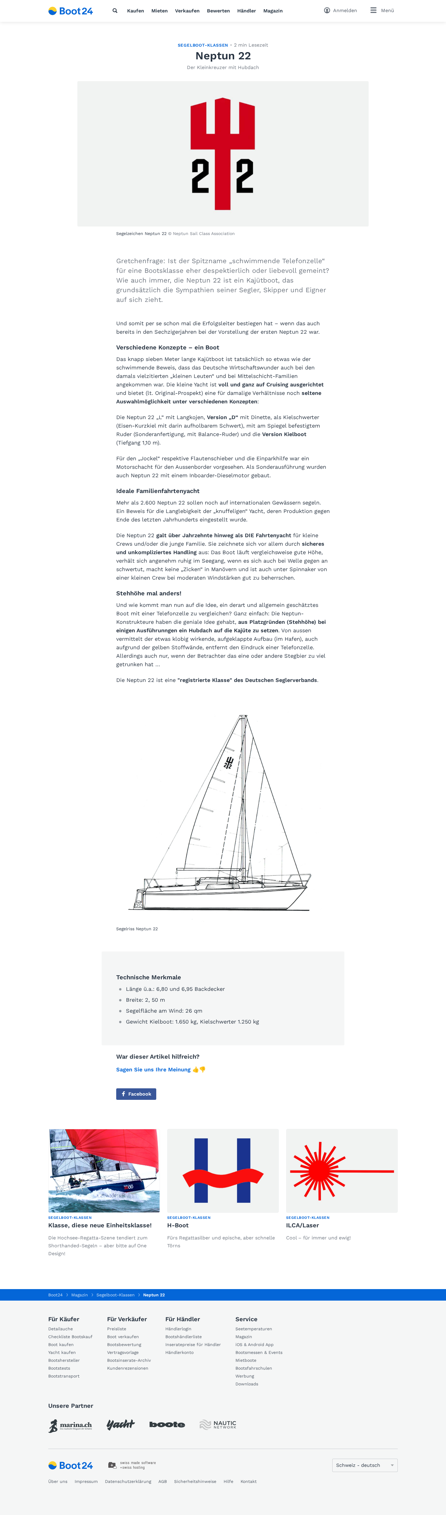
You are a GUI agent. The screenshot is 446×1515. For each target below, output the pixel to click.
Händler (246, 11)
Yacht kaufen (62, 1352)
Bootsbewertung (124, 1344)
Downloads (246, 1383)
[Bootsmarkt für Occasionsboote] (70, 11)
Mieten (159, 11)
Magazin (273, 11)
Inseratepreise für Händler (193, 1344)
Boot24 (55, 1294)
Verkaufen (187, 11)
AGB (162, 1481)
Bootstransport (63, 1376)
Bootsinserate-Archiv (129, 1360)
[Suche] (116, 11)
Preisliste (116, 1328)
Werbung (244, 1376)
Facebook (139, 1094)
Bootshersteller (64, 1360)
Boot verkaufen (123, 1336)
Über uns (57, 1481)
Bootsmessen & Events (258, 1352)
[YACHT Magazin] (120, 1425)
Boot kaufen (61, 1344)
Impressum (86, 1481)
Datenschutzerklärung (128, 1481)
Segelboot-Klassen (203, 45)
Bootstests (59, 1368)
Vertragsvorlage (123, 1352)
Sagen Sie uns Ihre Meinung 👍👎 (161, 1069)
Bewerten (218, 11)
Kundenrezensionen (127, 1368)
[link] (70, 1426)
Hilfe (228, 1481)
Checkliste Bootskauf (70, 1336)
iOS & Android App (254, 1344)
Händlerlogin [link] (178, 1328)
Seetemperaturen (253, 1328)
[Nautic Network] (218, 1425)
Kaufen (135, 11)
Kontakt (249, 1481)
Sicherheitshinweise (195, 1481)
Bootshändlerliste (183, 1336)
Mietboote (245, 1360)
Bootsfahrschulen (253, 1368)
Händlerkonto (179, 1352)
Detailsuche (60, 1328)
